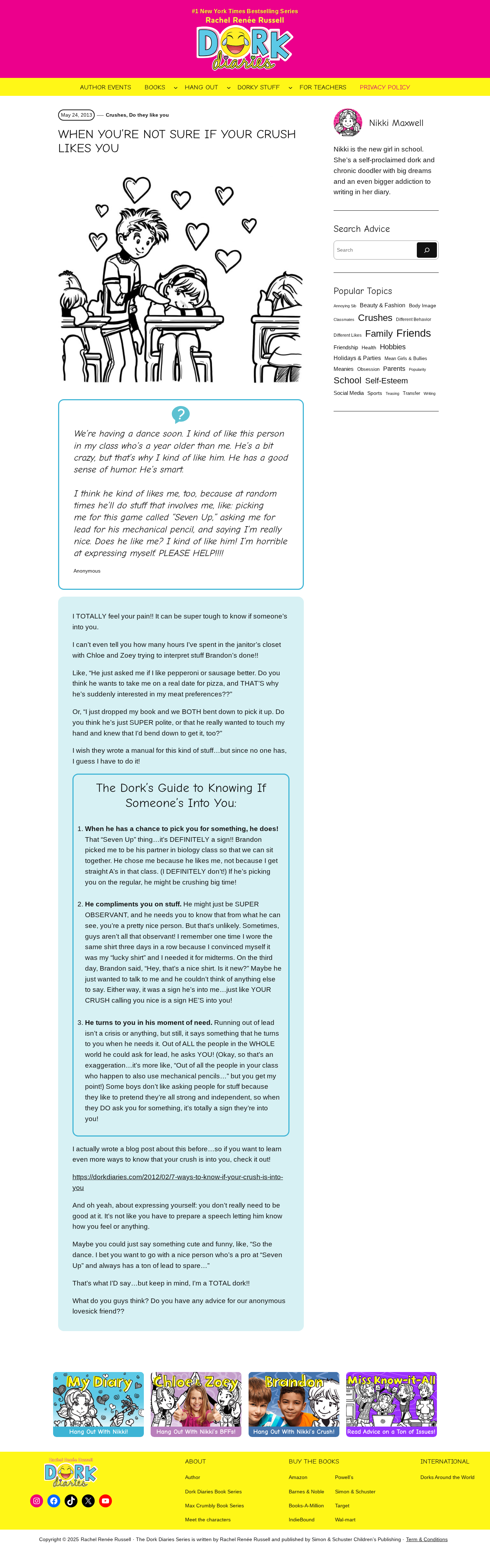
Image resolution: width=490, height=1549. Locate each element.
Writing (429, 393)
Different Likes (348, 335)
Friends (413, 333)
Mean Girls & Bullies (406, 358)
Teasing (392, 393)
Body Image (422, 305)
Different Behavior (413, 319)
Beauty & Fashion (382, 305)
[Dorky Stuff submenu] (290, 87)
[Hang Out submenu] (229, 87)
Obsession (368, 369)
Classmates (344, 319)
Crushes (116, 115)
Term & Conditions (427, 1539)
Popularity (417, 369)
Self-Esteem (386, 380)
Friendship (346, 347)
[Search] (427, 250)
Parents (394, 368)
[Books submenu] (176, 87)
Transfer (411, 393)
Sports (374, 393)
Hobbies (393, 347)
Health (369, 347)
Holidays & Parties (357, 358)
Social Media (349, 393)
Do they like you (149, 115)
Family (379, 333)
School (348, 380)
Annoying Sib (345, 306)
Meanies (344, 369)
